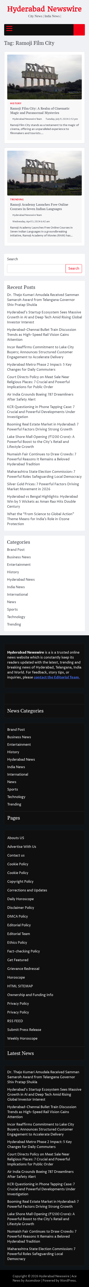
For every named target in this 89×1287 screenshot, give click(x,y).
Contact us (16, 855)
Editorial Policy (19, 925)
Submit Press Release (24, 1030)
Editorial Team (18, 934)
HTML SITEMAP (20, 986)
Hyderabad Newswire (44, 9)
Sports (12, 609)
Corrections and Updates (27, 890)
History (16, 103)
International (17, 594)
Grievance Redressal (23, 969)
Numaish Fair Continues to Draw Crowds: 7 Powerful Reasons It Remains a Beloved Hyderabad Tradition (41, 459)
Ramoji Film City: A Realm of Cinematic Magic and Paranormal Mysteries (40, 110)
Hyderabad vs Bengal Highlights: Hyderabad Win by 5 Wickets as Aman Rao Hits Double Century (42, 501)
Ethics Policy (17, 942)
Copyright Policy (20, 881)
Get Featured (17, 960)
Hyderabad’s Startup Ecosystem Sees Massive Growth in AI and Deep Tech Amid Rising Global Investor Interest (44, 317)
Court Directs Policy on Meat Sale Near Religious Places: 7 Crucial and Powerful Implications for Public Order (38, 382)
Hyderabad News (21, 579)
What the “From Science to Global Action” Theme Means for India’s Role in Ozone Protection (40, 519)
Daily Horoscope (20, 899)
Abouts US (15, 838)
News (11, 602)
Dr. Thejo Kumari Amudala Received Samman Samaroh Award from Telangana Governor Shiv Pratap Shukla (43, 300)
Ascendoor (33, 1281)
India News (16, 587)
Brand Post (16, 550)
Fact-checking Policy (23, 951)
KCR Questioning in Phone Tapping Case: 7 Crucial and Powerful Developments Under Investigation (41, 412)
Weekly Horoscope (22, 1038)
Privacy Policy (18, 1003)
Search (12, 259)
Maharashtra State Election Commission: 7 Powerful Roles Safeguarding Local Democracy (41, 1254)
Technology (16, 617)
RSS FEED (15, 1021)
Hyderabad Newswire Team (27, 119)
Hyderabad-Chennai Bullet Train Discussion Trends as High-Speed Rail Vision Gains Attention (41, 335)
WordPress (68, 1281)
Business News (19, 557)
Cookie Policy (17, 864)
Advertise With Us (21, 847)
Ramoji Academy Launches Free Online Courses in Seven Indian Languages (39, 207)
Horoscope (16, 977)
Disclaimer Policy (20, 908)
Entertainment (19, 564)
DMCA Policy (17, 916)
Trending (17, 199)
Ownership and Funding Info (30, 995)
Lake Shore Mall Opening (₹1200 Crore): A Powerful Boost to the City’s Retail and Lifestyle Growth (41, 442)
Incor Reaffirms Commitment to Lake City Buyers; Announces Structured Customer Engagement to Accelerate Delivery (40, 352)
